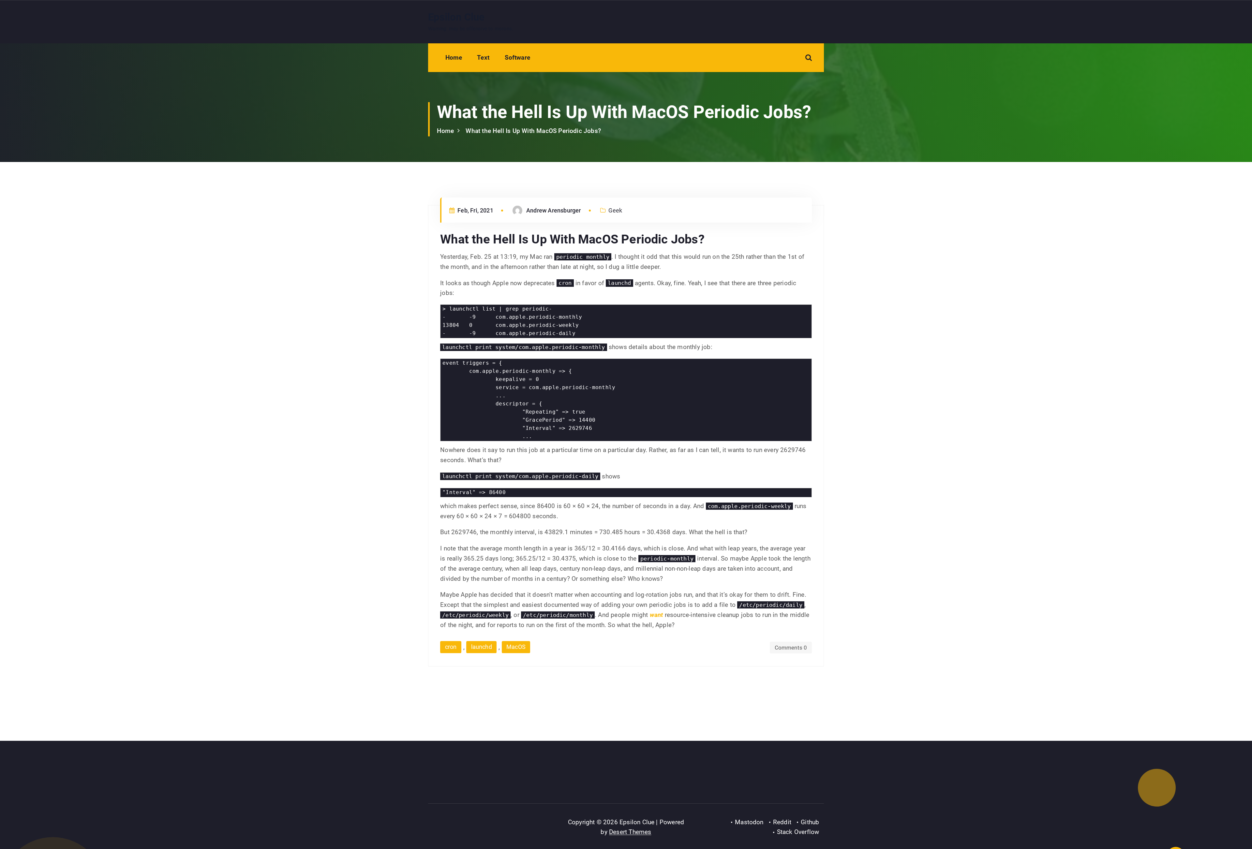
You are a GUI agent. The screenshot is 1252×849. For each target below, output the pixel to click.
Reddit (782, 822)
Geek (615, 210)
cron (451, 646)
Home (453, 57)
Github (810, 822)
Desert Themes (630, 832)
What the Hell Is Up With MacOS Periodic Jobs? (533, 131)
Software (517, 57)
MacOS (516, 646)
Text (483, 57)
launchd (481, 646)
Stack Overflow (798, 832)
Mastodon (749, 822)
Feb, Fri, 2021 (474, 210)
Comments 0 (791, 647)
